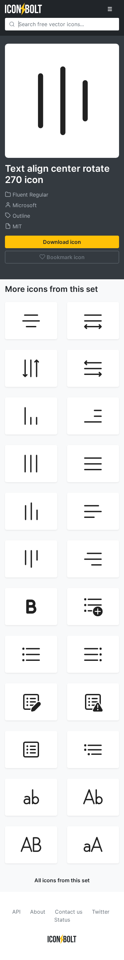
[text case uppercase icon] (31, 844)
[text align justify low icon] (93, 415)
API (16, 911)
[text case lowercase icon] (31, 797)
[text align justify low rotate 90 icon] (31, 415)
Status (62, 919)
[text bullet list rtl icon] (93, 654)
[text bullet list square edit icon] (31, 701)
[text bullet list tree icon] (93, 749)
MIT (16, 226)
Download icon (62, 242)
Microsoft (24, 205)
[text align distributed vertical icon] (31, 368)
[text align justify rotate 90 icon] (31, 463)
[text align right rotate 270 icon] (31, 558)
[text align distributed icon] (93, 368)
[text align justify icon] (93, 463)
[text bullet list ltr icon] (31, 654)
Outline (20, 215)
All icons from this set (62, 880)
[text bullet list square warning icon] (93, 701)
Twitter (100, 911)
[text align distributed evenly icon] (93, 320)
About (37, 911)
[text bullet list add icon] (93, 606)
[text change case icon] (93, 844)
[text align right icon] (93, 558)
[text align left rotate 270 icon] (31, 511)
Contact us (68, 911)
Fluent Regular (29, 194)
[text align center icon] (31, 320)
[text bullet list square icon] (31, 749)
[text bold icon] (31, 606)
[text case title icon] (93, 797)
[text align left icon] (93, 511)
